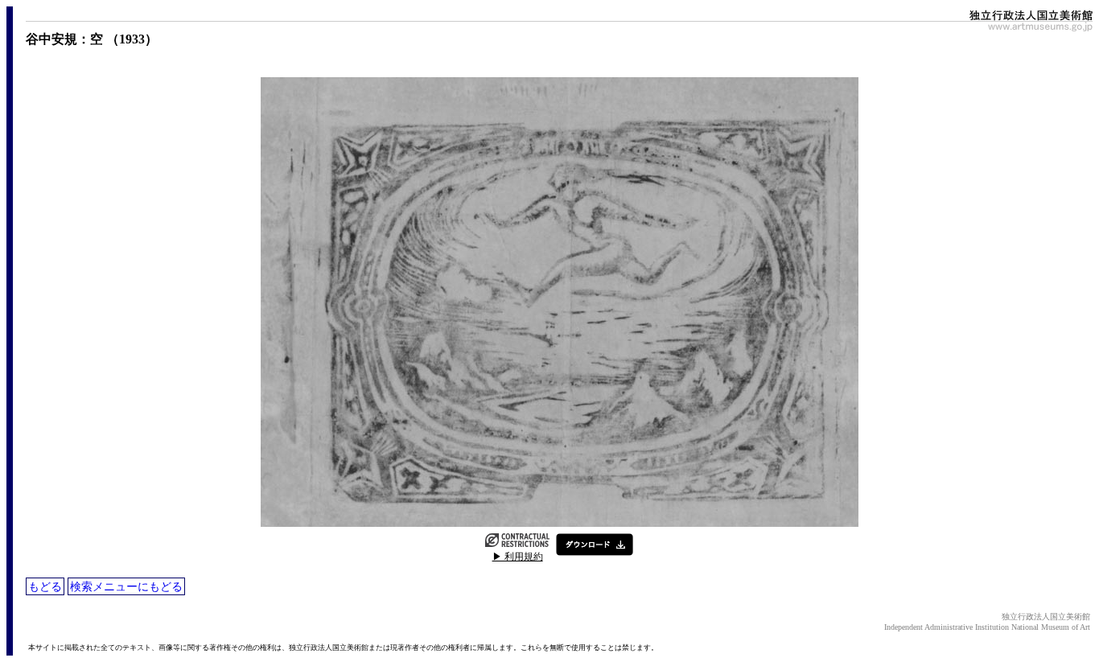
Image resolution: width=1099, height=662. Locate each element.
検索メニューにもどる (126, 586)
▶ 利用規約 (517, 556)
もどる (45, 586)
